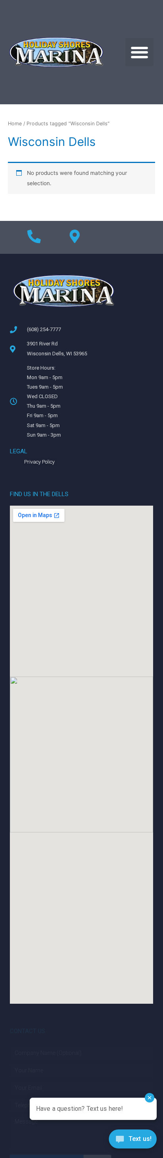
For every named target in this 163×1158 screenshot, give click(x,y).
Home (15, 124)
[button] (139, 52)
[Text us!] (132, 1141)
